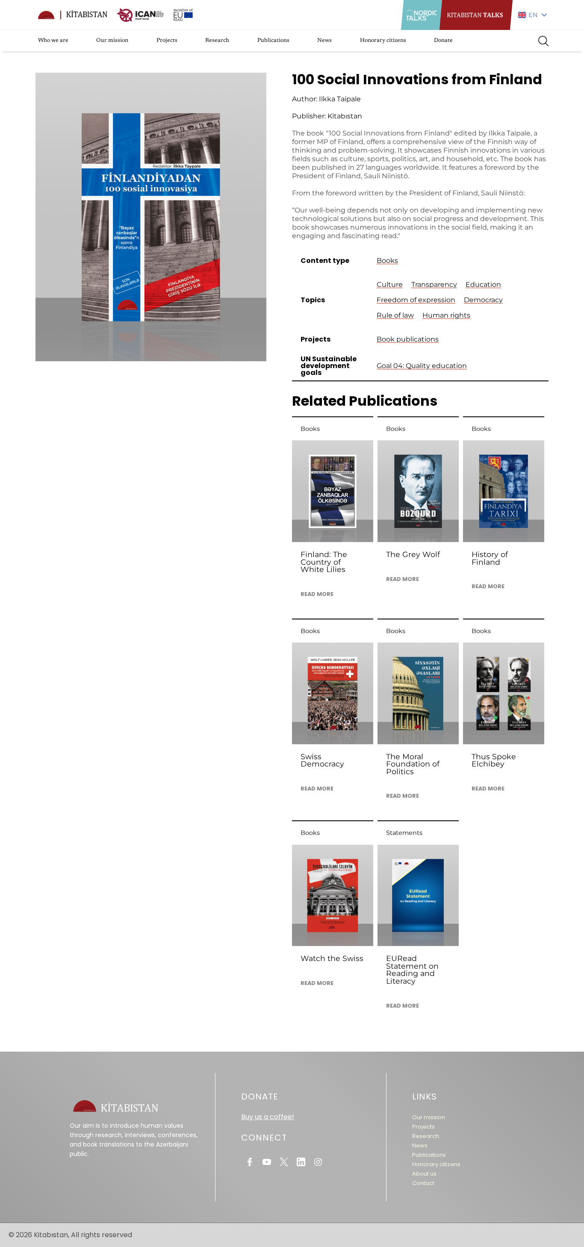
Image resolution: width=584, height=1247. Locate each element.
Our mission (112, 41)
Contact (423, 1183)
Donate (443, 41)
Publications (273, 41)
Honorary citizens (383, 41)
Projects (166, 41)
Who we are (53, 41)
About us (424, 1173)
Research (217, 41)
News (324, 41)
